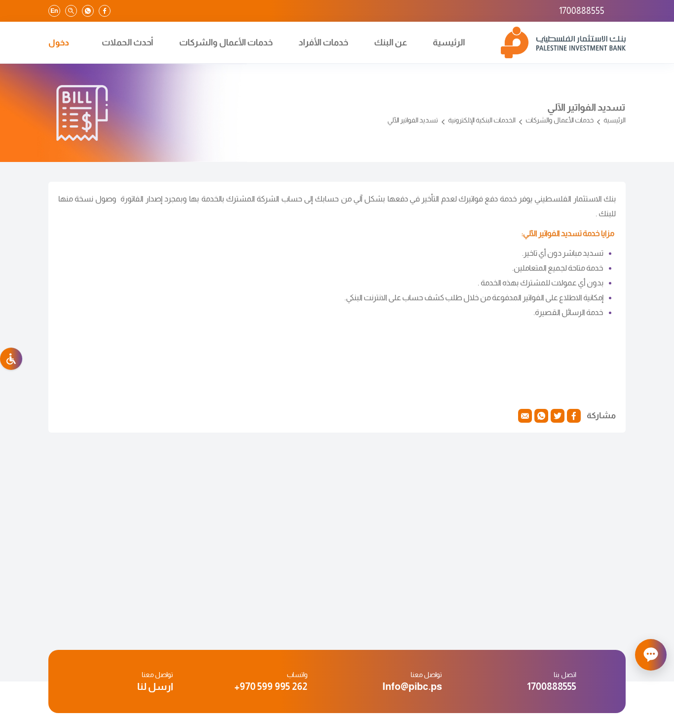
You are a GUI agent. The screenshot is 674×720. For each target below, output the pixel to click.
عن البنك (390, 42)
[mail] (525, 416)
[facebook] (105, 11)
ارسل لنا (155, 686)
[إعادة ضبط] (11, 359)
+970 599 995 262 (270, 686)
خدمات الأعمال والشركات (226, 42)
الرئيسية (449, 42)
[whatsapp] (88, 11)
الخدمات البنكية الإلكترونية (482, 120)
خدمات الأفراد (323, 42)
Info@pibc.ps (412, 686)
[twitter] (557, 416)
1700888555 (581, 11)
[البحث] (71, 11)
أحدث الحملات (127, 42)
